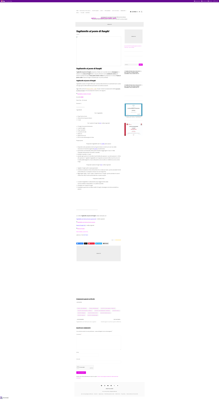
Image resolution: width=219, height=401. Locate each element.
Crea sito (216, 1)
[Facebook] (130, 11)
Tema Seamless (104, 391)
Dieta (101, 10)
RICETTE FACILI (116, 310)
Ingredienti (123, 10)
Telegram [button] (99, 243)
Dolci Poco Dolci (109, 388)
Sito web (78, 359)
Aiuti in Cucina (115, 10)
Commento (79, 334)
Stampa (106, 243)
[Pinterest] (136, 11)
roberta (77, 34)
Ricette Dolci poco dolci (85, 10)
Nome (77, 352)
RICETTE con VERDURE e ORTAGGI (102, 310)
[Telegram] (139, 11)
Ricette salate (81, 315)
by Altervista (204, 1)
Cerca (140, 64)
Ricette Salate (95, 10)
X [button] (86, 243)
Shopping (87, 12)
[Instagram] (132, 11)
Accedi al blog (9, 1)
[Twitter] (137, 11)
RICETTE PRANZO (81, 312)
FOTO (82, 97)
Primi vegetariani (93, 308)
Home (77, 10)
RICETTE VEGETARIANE (93, 315)
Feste (77, 12)
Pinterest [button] (92, 243)
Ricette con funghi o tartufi (108, 308)
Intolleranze (107, 10)
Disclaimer (210, 1)
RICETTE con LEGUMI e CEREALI (85, 310)
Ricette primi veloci (106, 312)
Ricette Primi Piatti (93, 312)
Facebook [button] (81, 243)
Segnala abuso (197, 1)
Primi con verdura (82, 308)
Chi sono (82, 12)
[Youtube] (134, 11)
